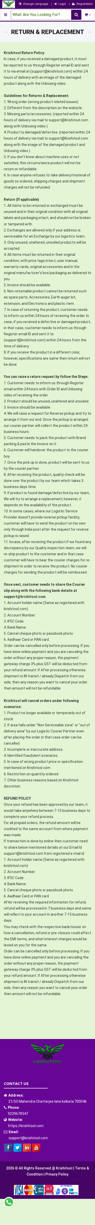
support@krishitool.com (28, 1138)
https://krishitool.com (26, 1126)
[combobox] (47, 15)
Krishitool (64, 1168)
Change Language (35, 4)
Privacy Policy (56, 1174)
